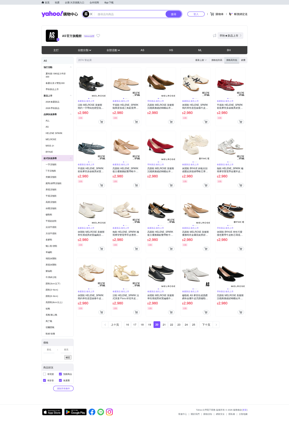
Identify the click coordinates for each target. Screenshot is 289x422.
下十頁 (206, 324)
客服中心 (182, 413)
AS (142, 50)
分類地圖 (243, 413)
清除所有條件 (63, 388)
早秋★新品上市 (229, 35)
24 (186, 324)
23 (178, 324)
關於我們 (195, 413)
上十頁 (115, 324)
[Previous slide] (78, 82)
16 (127, 324)
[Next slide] (104, 82)
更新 (245, 409)
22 (171, 324)
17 (134, 324)
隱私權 (231, 413)
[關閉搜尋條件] (91, 14)
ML (200, 50)
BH (229, 50)
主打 (56, 50)
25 (193, 324)
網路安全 (220, 413)
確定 (68, 357)
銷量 (243, 59)
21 (164, 324)
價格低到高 (216, 59)
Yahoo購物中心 (59, 14)
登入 (196, 14)
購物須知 (207, 413)
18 (142, 324)
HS (171, 50)
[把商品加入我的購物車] (102, 122)
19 (149, 324)
